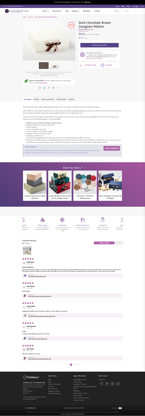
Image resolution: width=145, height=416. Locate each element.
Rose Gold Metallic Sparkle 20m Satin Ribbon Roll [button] (41, 300)
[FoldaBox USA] (17, 11)
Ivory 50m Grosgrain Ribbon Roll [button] (37, 260)
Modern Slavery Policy (80, 377)
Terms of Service (78, 384)
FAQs (128, 6)
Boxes (45, 11)
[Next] (72, 32)
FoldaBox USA (31, 392)
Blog (123, 6)
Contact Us (102, 363)
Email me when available (99, 45)
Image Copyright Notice (46, 59)
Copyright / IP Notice (79, 368)
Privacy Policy (77, 379)
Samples (75, 11)
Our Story (51, 370)
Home (117, 6)
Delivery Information (47, 83)
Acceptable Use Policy (80, 363)
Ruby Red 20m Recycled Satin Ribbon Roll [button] (39, 280)
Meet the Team (52, 372)
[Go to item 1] (27, 234)
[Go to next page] (77, 348)
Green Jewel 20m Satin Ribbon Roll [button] (37, 322)
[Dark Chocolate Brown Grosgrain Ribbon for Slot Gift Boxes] (49, 32)
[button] (83, 29)
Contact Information (54, 377)
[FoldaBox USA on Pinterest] (107, 368)
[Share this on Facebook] (49, 72)
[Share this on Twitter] (44, 72)
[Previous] (26, 32)
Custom (97, 11)
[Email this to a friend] (58, 72)
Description (27, 83)
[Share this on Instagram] (40, 72)
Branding (86, 11)
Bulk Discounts (61, 83)
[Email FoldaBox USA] (118, 368)
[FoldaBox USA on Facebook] (101, 368)
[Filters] (117, 226)
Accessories (56, 11)
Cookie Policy (77, 366)
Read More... (44, 66)
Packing (36, 83)
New (67, 11)
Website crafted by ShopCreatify (74, 392)
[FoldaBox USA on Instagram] (112, 368)
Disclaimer (76, 375)
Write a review (104, 226)
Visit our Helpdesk (111, 132)
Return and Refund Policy (81, 381)
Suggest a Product (53, 375)
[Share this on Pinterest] (53, 72)
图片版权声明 (55, 59)
